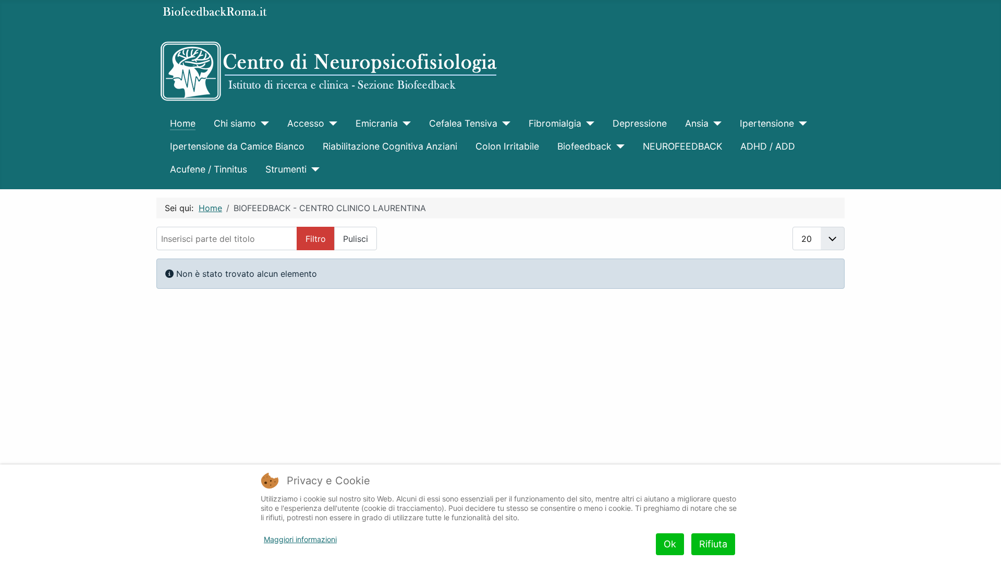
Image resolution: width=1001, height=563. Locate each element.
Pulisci (355, 239)
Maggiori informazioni (300, 539)
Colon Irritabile (507, 146)
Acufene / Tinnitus (208, 169)
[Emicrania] (404, 123)
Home (183, 123)
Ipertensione (767, 123)
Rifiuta (713, 543)
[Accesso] (330, 123)
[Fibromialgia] (587, 123)
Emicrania (377, 123)
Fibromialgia (555, 123)
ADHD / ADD (767, 146)
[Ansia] (715, 123)
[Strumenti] (313, 169)
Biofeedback (584, 146)
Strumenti (286, 169)
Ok (670, 543)
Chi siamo (235, 123)
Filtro (316, 239)
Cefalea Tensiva (463, 123)
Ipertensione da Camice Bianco (237, 146)
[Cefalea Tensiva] (503, 123)
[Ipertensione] (800, 123)
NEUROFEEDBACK (682, 146)
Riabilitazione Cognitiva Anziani (390, 146)
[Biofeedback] (618, 146)
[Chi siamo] (262, 123)
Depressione (640, 123)
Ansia (697, 123)
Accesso (305, 123)
